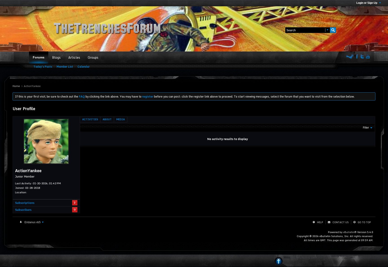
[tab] (90, 119)
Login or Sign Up (367, 2)
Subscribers (23, 209)
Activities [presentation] (90, 119)
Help (320, 222)
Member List (65, 67)
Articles (74, 57)
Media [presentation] (120, 119)
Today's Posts (42, 67)
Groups (93, 57)
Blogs (56, 57)
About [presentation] (107, 119)
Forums (38, 57)
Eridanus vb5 (32, 222)
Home (16, 86)
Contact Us (341, 222)
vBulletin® (350, 232)
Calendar (83, 67)
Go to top (364, 222)
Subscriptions (24, 202)
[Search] (333, 30)
